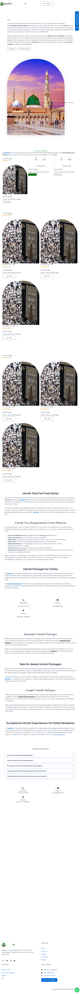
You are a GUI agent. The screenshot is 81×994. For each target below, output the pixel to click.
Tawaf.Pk (22, 500)
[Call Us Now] (23, 600)
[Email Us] (57, 600)
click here (36, 512)
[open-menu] (25, 3)
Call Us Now (23, 602)
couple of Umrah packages (26, 696)
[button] (77, 990)
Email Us (57, 602)
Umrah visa (43, 535)
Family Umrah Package (14, 584)
